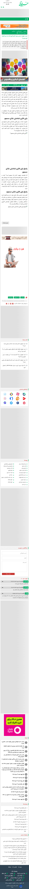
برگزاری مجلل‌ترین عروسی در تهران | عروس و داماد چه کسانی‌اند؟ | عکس (13, 764)
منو (26, 19)
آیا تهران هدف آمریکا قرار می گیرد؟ (19, 839)
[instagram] (5, 400)
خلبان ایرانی (18, 880)
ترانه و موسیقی (10, 468)
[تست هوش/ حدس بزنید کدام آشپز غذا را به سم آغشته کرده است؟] (13, 304)
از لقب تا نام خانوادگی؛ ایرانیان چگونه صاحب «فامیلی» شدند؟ (13, 742)
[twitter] (11, 304)
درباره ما (20, 867)
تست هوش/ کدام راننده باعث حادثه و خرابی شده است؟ (14, 345)
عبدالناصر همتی (9, 880)
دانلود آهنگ (10, 480)
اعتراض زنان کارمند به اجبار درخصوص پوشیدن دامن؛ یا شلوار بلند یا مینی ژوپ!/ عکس (13, 788)
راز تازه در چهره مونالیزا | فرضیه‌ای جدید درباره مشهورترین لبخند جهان (14, 862)
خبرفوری (10, 883)
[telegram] (5, 396)
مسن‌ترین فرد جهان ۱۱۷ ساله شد (17, 792)
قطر (5, 878)
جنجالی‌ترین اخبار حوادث (8, 466)
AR (8, 4)
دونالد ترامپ (19, 875)
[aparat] (18, 396)
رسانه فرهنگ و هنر (22, 464)
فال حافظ (4, 873)
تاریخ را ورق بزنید (22, 472)
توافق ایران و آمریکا (9, 875)
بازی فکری (11, 297)
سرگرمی (22, 297)
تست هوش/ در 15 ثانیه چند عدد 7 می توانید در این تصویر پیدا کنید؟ (14, 356)
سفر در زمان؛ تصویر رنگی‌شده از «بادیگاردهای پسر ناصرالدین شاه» (14, 755)
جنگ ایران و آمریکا (21, 873)
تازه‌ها (26, 738)
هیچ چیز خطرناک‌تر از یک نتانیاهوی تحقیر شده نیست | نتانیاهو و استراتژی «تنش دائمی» (15, 853)
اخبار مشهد (24, 466)
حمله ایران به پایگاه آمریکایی (16, 878)
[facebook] (7, 304)
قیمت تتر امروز (9, 472)
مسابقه (9, 867)
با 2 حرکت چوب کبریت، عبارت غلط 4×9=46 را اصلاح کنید (14, 366)
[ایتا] (18, 400)
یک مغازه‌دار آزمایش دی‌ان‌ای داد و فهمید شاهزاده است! (14, 747)
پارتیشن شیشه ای (22, 482)
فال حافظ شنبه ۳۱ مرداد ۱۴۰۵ (18, 784)
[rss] (3, 7)
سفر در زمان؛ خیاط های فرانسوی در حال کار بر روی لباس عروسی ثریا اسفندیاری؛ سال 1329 (13, 751)
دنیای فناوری (10, 470)
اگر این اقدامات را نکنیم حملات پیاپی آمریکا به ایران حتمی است (14, 842)
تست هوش (16, 297)
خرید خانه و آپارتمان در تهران (6, 477)
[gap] (5, 404)
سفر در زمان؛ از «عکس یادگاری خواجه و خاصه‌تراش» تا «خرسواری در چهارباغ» (13, 760)
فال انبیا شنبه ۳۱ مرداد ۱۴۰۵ (18, 777)
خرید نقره (24, 484)
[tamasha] (24, 400)
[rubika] (11, 396)
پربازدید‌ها (25, 804)
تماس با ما (14, 867)
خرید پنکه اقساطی (22, 475)
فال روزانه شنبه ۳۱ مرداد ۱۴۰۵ (18, 781)
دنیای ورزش (24, 468)
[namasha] (24, 404)
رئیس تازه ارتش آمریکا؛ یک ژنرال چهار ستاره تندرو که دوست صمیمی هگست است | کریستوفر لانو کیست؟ (14, 857)
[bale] (24, 396)
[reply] (2, 581)
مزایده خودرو (23, 480)
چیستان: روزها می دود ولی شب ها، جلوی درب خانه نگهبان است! (13, 795)
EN (6, 4)
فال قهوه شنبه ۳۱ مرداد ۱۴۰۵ (18, 774)
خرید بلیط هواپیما (22, 477)
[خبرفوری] (21, 4)
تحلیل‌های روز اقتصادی (8, 464)
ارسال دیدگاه (8, 574)
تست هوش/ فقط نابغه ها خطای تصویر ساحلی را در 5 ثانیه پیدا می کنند (14, 350)
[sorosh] (11, 400)
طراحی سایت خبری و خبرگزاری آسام (12, 886)
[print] (24, 85)
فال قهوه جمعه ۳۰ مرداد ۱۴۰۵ (18, 799)
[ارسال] (22, 85)
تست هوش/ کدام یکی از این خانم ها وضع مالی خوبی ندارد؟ (14, 361)
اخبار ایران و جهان (22, 470)
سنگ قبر (10, 475)
